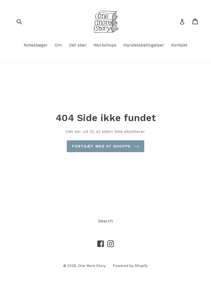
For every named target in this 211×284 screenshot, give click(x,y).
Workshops (104, 45)
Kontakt (179, 45)
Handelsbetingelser (143, 45)
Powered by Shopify (130, 266)
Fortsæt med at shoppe (101, 146)
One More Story (92, 266)
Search (105, 220)
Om (58, 45)
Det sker (78, 45)
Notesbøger (36, 45)
